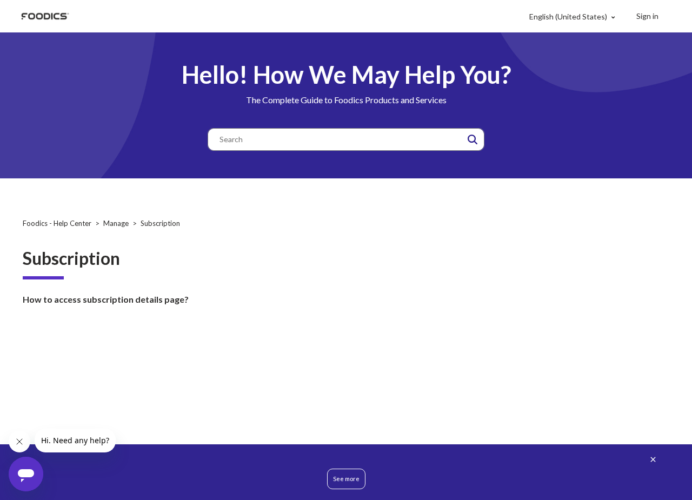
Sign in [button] (647, 16)
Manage (116, 223)
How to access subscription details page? (106, 299)
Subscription (160, 223)
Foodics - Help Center (57, 223)
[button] (472, 139)
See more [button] (346, 478)
